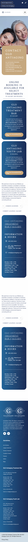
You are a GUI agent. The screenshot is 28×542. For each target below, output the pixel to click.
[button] (25, 2)
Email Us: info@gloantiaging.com (10, 491)
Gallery (4, 458)
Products (5, 456)
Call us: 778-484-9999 (7, 521)
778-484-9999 (13, 160)
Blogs (4, 461)
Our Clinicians (6, 445)
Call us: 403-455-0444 (7, 489)
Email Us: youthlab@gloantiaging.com (11, 524)
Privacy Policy (5, 539)
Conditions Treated (7, 453)
